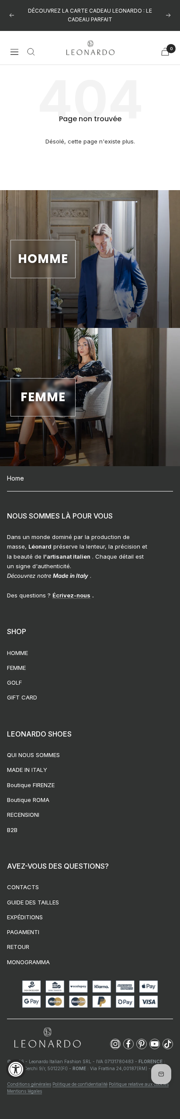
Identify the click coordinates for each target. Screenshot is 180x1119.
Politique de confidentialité (79, 1084)
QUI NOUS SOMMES (33, 754)
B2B (12, 829)
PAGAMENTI (23, 931)
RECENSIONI (23, 814)
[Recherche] (31, 52)
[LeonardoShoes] (47, 1038)
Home (15, 478)
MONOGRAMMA (28, 962)
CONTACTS (23, 887)
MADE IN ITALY (27, 769)
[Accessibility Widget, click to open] (16, 1069)
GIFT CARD (22, 697)
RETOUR (18, 946)
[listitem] (115, 1044)
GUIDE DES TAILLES (33, 902)
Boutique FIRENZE (31, 784)
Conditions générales (29, 1084)
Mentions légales (24, 1091)
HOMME (17, 652)
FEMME (16, 667)
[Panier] (165, 52)
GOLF (14, 682)
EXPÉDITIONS (25, 917)
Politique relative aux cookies (139, 1084)
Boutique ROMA (28, 799)
